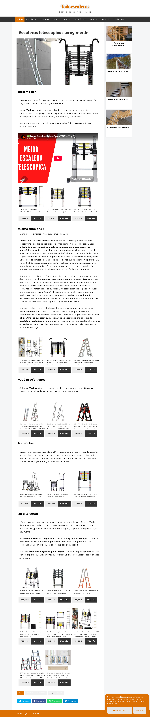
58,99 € (51, 682)
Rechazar (139, 710)
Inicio (20, 19)
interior (93, 19)
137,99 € (24, 641)
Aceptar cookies (120, 710)
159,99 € (78, 219)
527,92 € (24, 503)
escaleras (29, 693)
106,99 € (51, 641)
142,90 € (51, 433)
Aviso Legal (22, 713)
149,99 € (78, 503)
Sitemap (37, 713)
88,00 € (78, 600)
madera (44, 19)
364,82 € (52, 503)
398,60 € (78, 369)
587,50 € (78, 433)
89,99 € (25, 219)
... (117, 53)
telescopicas (41, 693)
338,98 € (51, 600)
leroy (51, 693)
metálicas (80, 19)
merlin (59, 693)
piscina (67, 19)
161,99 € (51, 369)
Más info (37, 219)
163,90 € (25, 433)
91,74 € (52, 219)
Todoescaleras (75, 7)
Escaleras (31, 19)
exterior (56, 19)
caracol (105, 19)
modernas (118, 19)
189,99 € (24, 600)
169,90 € (25, 682)
